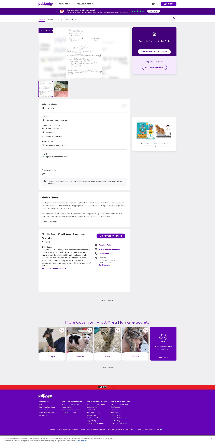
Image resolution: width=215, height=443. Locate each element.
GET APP (153, 11)
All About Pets (84, 4)
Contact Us (43, 415)
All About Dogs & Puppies (96, 404)
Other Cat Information (119, 423)
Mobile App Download (47, 407)
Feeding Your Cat (117, 412)
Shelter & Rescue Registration (60, 430)
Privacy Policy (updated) (114, 430)
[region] (107, 439)
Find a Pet (63, 4)
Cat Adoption (116, 407)
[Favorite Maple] (145, 330)
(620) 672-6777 (106, 253)
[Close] (211, 438)
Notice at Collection (99, 430)
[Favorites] (153, 4)
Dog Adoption (92, 407)
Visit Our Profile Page (111, 236)
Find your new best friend (154, 52)
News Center (43, 410)
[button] (46, 89)
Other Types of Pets (69, 412)
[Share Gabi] (173, 18)
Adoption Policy (105, 245)
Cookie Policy (139, 430)
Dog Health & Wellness (95, 418)
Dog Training (91, 421)
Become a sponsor (154, 67)
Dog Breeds (91, 410)
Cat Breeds (115, 410)
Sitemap (75, 430)
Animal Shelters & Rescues (71, 410)
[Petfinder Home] (46, 4)
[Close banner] (56, 11)
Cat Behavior (115, 415)
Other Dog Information (95, 423)
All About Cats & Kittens (119, 404)
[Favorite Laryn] (62, 330)
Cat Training (115, 421)
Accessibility (129, 430)
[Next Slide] (124, 53)
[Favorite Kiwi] (118, 330)
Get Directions (104, 265)
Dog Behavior (92, 415)
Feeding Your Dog (93, 412)
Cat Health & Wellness (119, 418)
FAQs (40, 404)
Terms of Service (85, 430)
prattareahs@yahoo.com (109, 249)
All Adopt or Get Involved (71, 404)
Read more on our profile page (54, 268)
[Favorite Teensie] (90, 330)
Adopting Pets (67, 407)
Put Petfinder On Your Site (48, 412)
